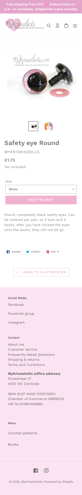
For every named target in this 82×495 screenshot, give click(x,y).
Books (13, 444)
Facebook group (21, 313)
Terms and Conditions (26, 365)
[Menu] (75, 25)
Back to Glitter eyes (44, 272)
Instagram (16, 322)
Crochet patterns (22, 433)
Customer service (22, 349)
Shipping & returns (23, 359)
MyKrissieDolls (32, 481)
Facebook (16, 305)
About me (16, 344)
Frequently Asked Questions (31, 355)
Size (8, 181)
